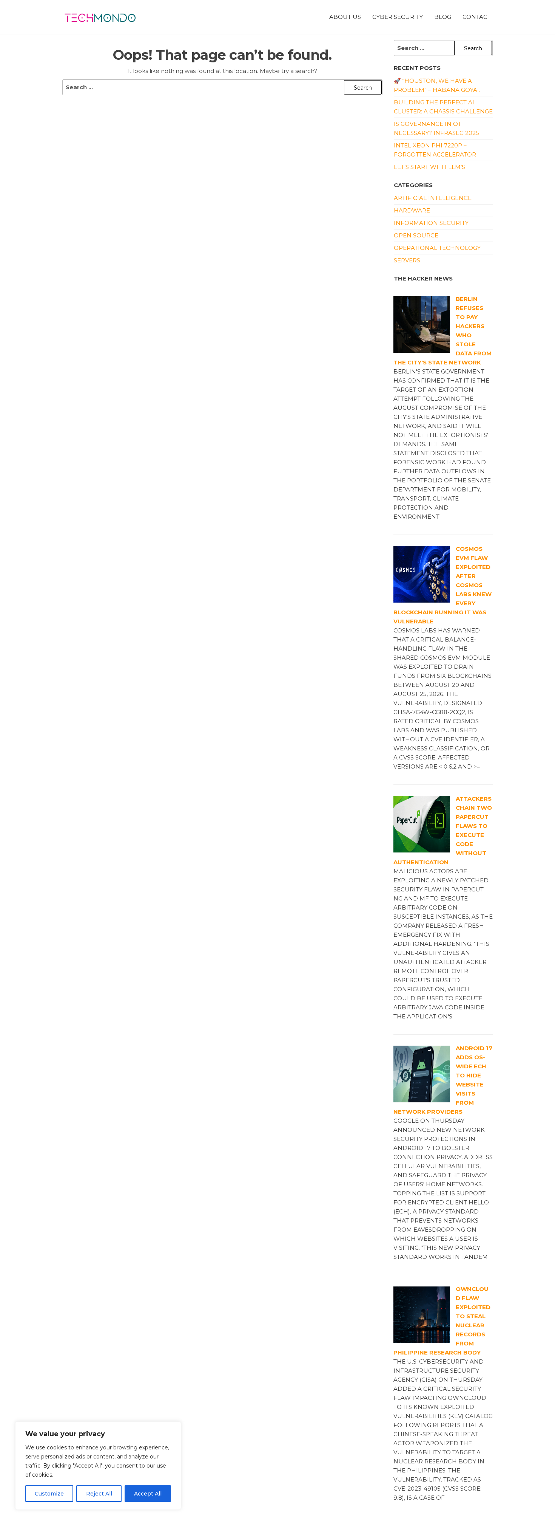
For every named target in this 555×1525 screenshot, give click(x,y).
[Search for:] (222, 87)
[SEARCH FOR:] (443, 48)
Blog (442, 16)
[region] (98, 1465)
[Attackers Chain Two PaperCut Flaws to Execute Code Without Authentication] (421, 823)
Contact (476, 16)
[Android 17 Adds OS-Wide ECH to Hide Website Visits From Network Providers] (421, 1073)
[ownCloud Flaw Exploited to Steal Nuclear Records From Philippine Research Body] (421, 1314)
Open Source (416, 235)
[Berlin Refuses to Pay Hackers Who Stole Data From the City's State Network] (421, 323)
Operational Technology (437, 247)
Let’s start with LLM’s (429, 166)
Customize (49, 1493)
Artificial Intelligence (433, 197)
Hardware (412, 210)
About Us (345, 16)
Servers (407, 260)
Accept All (148, 1493)
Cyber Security (397, 16)
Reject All (99, 1493)
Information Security (431, 222)
